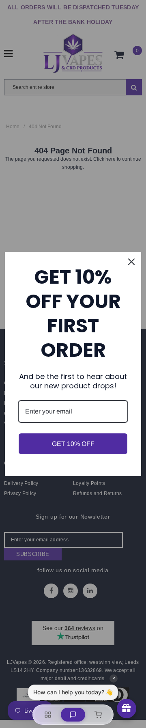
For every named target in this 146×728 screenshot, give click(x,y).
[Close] (131, 261)
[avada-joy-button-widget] (126, 708)
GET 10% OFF (73, 443)
